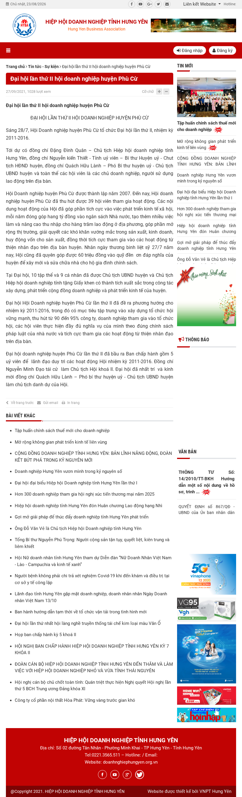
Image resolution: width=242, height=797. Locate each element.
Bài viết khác (20, 415)
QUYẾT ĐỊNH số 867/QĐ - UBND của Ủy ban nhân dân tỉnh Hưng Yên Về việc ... (207, 509)
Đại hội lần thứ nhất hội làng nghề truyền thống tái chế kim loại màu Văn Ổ (88, 623)
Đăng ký (224, 50)
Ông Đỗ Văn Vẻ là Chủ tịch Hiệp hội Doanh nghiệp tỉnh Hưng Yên (78, 528)
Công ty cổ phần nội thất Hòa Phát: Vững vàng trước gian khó (75, 700)
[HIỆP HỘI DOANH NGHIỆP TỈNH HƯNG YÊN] (24, 25)
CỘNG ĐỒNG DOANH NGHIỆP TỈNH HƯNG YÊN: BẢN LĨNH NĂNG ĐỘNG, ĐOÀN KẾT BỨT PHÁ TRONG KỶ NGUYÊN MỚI (206, 161)
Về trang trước (22, 403)
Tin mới (185, 66)
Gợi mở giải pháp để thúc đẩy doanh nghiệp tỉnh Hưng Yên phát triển (81, 517)
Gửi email (50, 403)
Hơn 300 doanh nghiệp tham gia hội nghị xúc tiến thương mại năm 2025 (84, 494)
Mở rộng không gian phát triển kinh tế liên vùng (61, 442)
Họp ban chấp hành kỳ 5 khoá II (45, 634)
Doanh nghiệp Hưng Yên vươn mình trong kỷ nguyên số (68, 471)
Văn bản (188, 452)
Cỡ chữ (148, 91)
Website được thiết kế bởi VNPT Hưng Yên (189, 791)
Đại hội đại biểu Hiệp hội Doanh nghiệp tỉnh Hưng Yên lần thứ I (76, 483)
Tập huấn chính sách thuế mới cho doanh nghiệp (62, 430)
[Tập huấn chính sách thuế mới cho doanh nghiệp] (206, 97)
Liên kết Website (200, 4)
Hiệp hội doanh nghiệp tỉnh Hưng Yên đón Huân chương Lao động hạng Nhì (88, 505)
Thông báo (196, 339)
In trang (73, 403)
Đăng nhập (191, 50)
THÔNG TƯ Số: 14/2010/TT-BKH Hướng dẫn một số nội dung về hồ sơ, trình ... (207, 482)
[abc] (193, 25)
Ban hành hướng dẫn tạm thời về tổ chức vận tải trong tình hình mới (81, 612)
